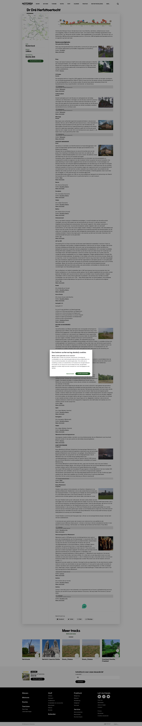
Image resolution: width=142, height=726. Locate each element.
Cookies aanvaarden (83, 373)
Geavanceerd (70, 373)
